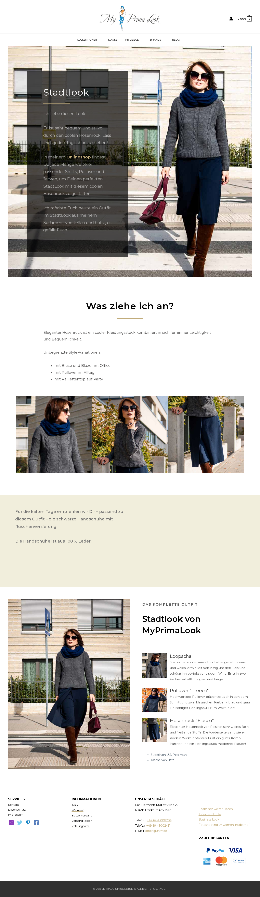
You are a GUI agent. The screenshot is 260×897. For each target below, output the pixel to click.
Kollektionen (87, 39)
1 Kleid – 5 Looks (210, 814)
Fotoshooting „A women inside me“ (224, 825)
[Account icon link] (231, 18)
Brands (155, 39)
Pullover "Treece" (189, 690)
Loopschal (181, 656)
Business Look (209, 819)
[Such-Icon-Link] (9, 19)
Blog (176, 39)
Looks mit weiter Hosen (216, 809)
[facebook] (36, 822)
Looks (112, 39)
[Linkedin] (28, 822)
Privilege (132, 39)
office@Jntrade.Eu (158, 831)
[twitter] (19, 822)
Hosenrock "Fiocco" (192, 720)
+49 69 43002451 (158, 825)
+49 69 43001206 (159, 820)
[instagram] (11, 822)
